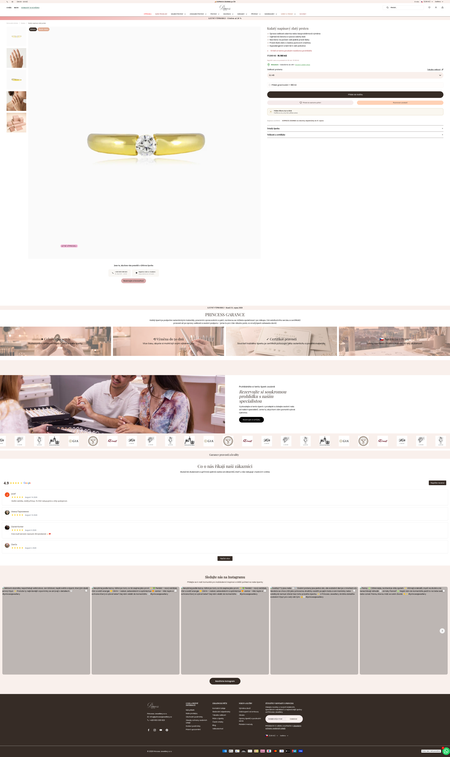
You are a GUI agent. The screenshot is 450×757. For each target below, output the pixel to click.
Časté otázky (217, 722)
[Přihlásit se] (436, 7)
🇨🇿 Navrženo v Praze (394, 339)
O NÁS (9, 8)
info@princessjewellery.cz (161, 717)
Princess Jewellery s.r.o (163, 751)
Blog (214, 725)
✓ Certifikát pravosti (281, 339)
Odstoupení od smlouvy (249, 712)
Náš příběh (190, 710)
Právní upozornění (193, 729)
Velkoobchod (217, 728)
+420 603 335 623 (157, 720)
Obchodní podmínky (194, 717)
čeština (438, 1)
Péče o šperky (218, 718)
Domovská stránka (12, 23)
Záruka (241, 715)
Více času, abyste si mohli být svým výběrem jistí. (168, 343)
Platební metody (246, 724)
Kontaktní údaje (218, 708)
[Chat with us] (445, 751)
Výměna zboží (245, 708)
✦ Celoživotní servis (55, 339)
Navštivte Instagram (225, 681)
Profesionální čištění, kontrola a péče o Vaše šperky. (55, 343)
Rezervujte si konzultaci (133, 281)
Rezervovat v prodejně (400, 103)
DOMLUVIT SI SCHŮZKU (30, 8)
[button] (442, 7)
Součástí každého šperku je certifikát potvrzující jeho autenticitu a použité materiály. (281, 343)
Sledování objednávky (221, 712)
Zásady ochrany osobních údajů (196, 721)
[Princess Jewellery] (225, 8)
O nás (416, 2)
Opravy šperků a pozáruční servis (250, 719)
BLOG (16, 8)
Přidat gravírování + (284, 85)
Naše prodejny (191, 713)
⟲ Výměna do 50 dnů (168, 339)
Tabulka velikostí (219, 715)
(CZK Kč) (427, 1)
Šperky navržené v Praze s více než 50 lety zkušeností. (394, 343)
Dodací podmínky (193, 726)
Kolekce (23, 23)
